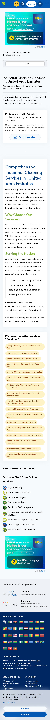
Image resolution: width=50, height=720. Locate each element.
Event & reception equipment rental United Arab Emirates (22, 402)
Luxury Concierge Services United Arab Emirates (24, 346)
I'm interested (27, 137)
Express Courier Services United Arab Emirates (23, 365)
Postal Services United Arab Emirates (23, 358)
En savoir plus (9, 702)
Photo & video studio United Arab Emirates (21, 442)
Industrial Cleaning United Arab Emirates (24, 409)
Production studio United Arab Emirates (24, 435)
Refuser (25, 708)
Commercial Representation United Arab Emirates (25, 428)
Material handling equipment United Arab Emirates (23, 394)
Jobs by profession (11, 684)
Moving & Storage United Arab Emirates (24, 372)
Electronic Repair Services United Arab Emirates (24, 378)
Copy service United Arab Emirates (22, 353)
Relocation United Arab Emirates (21, 422)
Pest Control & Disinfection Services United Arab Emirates (23, 386)
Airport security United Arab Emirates (23, 448)
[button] (40, 4)
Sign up (31, 4)
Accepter (25, 714)
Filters (26, 63)
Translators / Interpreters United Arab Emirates (23, 455)
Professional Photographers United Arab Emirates (25, 415)
